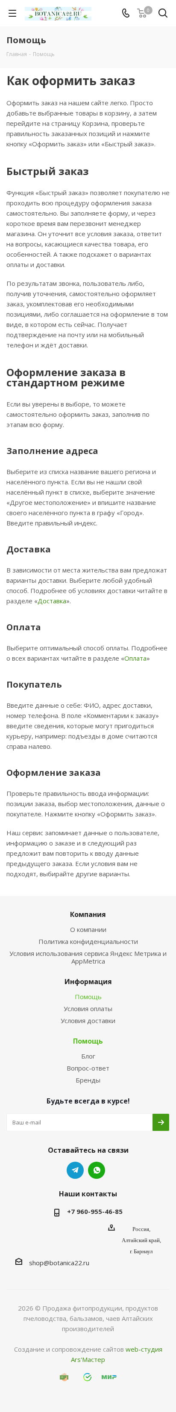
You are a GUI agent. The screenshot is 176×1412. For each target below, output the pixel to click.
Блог (88, 1056)
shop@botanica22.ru (59, 1262)
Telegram (75, 1170)
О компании (88, 929)
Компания (88, 914)
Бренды (88, 1080)
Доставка (52, 600)
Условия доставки (88, 1020)
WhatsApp (96, 1170)
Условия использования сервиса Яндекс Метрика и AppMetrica (88, 957)
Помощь (88, 996)
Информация (88, 981)
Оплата (135, 658)
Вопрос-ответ (88, 1068)
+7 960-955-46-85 (95, 1211)
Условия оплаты (88, 1008)
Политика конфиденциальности (88, 941)
